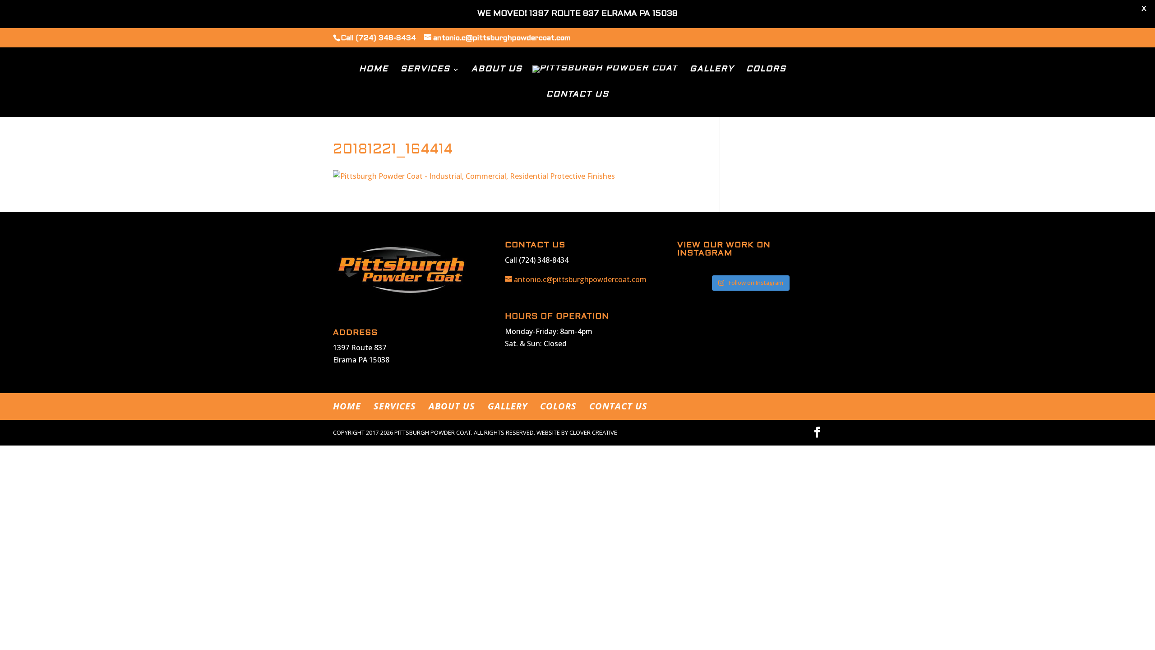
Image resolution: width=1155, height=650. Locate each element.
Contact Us (577, 95)
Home (373, 69)
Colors (766, 69)
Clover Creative (593, 432)
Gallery (712, 69)
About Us (496, 69)
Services (425, 69)
